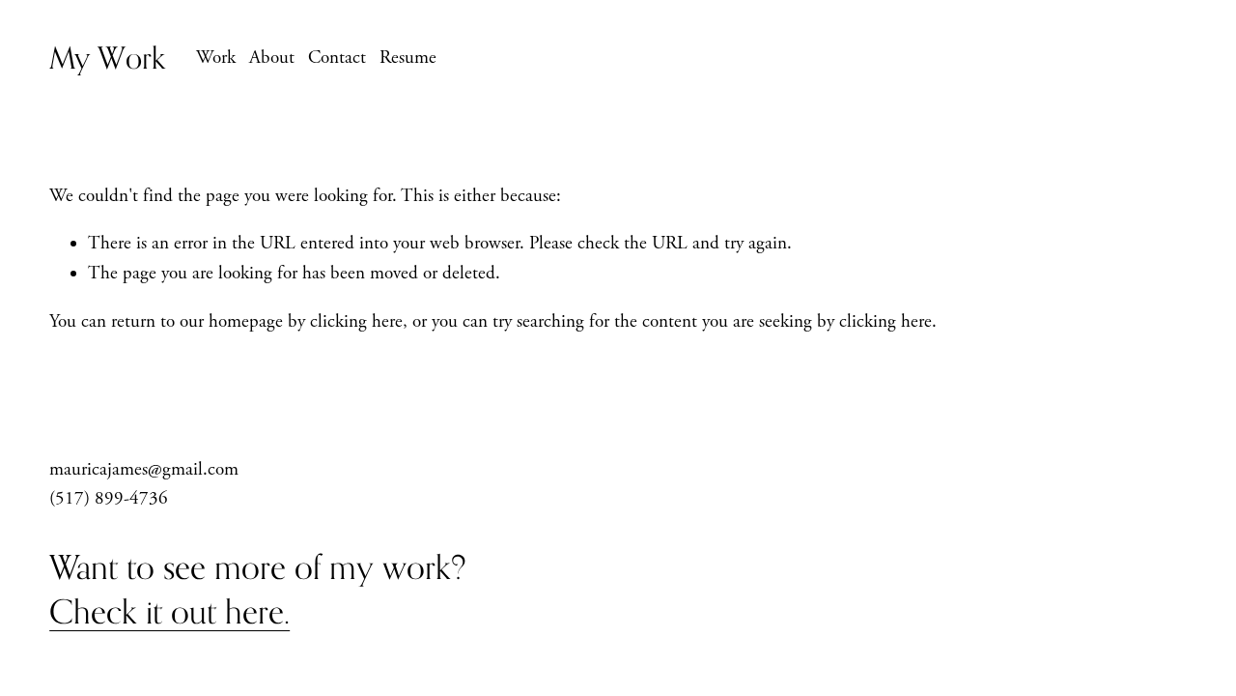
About (272, 58)
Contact (337, 58)
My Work (107, 57)
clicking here (356, 322)
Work (216, 58)
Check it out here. (169, 611)
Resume (407, 58)
